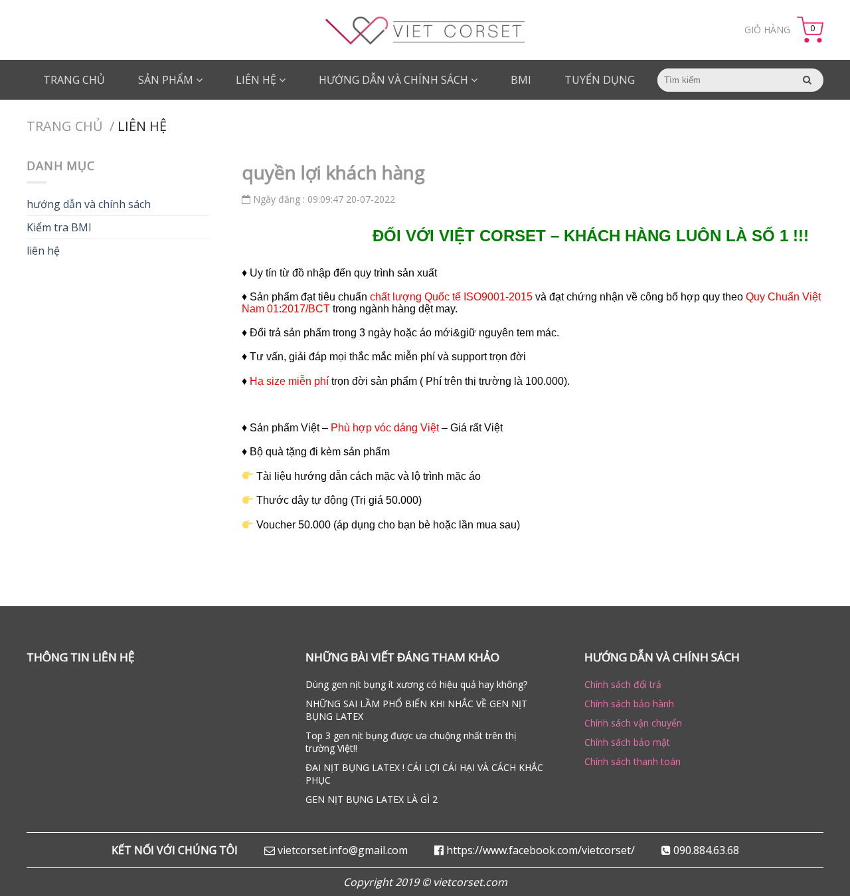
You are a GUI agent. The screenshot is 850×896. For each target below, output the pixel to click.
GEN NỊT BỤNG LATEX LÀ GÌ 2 (371, 799)
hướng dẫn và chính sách (89, 204)
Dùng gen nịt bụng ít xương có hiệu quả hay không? (416, 684)
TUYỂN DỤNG (599, 79)
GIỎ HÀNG (767, 29)
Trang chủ (74, 79)
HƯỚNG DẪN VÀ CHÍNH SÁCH (395, 79)
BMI (521, 79)
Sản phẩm (167, 79)
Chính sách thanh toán (632, 761)
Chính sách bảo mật (627, 742)
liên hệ (257, 79)
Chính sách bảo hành (629, 703)
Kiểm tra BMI (59, 227)
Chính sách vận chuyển (633, 723)
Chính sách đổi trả (622, 684)
